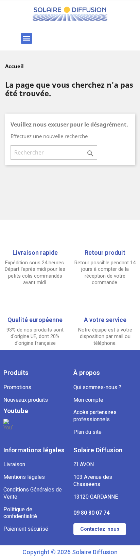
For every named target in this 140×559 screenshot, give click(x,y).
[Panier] (116, 38)
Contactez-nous (99, 529)
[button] (49, 38)
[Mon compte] (94, 38)
